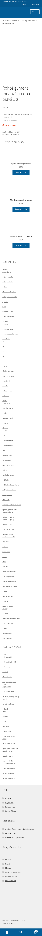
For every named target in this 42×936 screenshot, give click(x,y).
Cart (32, 930)
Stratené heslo (34, 4)
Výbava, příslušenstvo (13, 872)
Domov (7, 21)
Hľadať (21, 932)
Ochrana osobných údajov (14, 837)
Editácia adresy (10, 807)
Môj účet (24, 4)
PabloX (13, 923)
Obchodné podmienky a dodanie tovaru (19, 829)
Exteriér (8, 864)
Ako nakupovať (10, 833)
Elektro (8, 868)
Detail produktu (21, 172)
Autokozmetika (11, 876)
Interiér (8, 859)
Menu (36, 12)
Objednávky (9, 803)
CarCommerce (15, 21)
